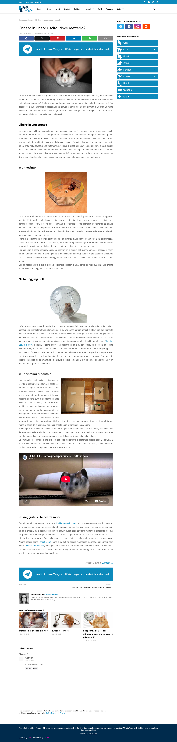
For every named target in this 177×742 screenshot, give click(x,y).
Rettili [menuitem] (100, 9)
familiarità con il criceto (66, 523)
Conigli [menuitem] (67, 9)
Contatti (38, 2)
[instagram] (153, 2)
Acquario (127, 90)
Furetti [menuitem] (57, 9)
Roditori (127, 69)
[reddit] (157, 2)
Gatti (125, 49)
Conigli (126, 63)
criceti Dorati (46, 542)
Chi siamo (29, 2)
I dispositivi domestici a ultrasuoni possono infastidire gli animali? (98, 634)
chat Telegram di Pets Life (56, 713)
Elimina (35, 668)
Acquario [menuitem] (109, 9)
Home (21, 2)
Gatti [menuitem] (49, 9)
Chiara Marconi (24, 33)
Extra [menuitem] (119, 9)
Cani (125, 43)
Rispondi (28, 668)
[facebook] (144, 2)
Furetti (126, 56)
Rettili (126, 83)
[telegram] (148, 2)
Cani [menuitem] (39, 9)
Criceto (30, 20)
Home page (23, 20)
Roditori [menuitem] (76, 9)
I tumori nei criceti (60, 630)
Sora (29, 738)
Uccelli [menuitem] (88, 9)
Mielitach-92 (107, 563)
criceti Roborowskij (35, 546)
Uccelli (126, 76)
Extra (126, 96)
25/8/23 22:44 (29, 660)
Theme (46, 738)
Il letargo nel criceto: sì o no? (33, 630)
